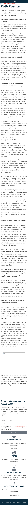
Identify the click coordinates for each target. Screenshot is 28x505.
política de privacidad (20, 426)
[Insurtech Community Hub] (7, 4)
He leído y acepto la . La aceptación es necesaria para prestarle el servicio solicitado (14, 427)
